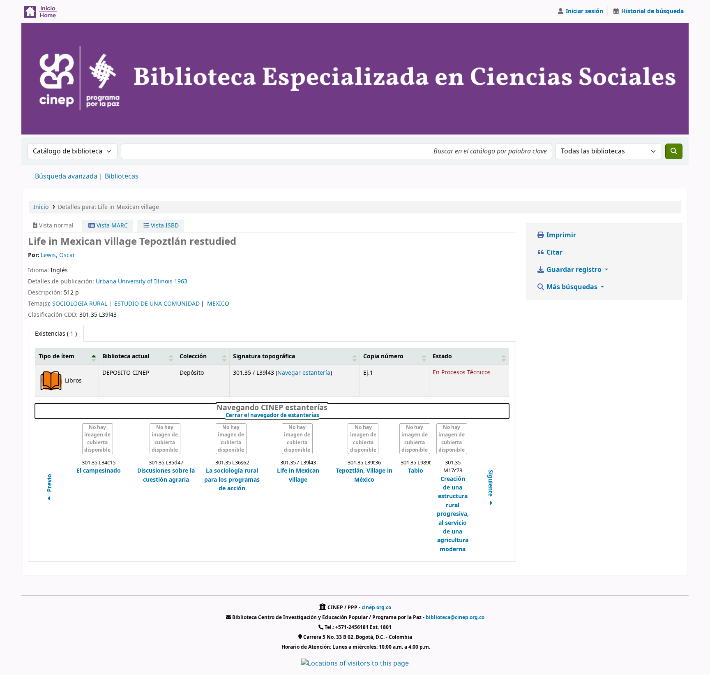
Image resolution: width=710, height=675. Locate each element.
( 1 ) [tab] (56, 333)
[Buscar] (673, 151)
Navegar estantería (303, 373)
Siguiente (490, 483)
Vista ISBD (164, 225)
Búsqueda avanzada (66, 176)
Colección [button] (193, 356)
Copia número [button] (383, 356)
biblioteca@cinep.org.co (455, 617)
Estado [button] (442, 356)
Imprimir (560, 235)
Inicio (40, 207)
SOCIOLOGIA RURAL (79, 303)
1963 (180, 281)
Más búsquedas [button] (572, 287)
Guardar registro (574, 270)
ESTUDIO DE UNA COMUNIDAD (157, 303)
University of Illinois (145, 281)
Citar (553, 252)
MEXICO (218, 303)
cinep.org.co (376, 607)
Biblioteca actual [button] (125, 356)
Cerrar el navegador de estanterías (321, 415)
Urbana (106, 281)
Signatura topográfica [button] (264, 356)
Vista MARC (111, 225)
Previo (49, 484)
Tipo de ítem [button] (56, 356)
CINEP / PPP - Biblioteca (43, 11)
